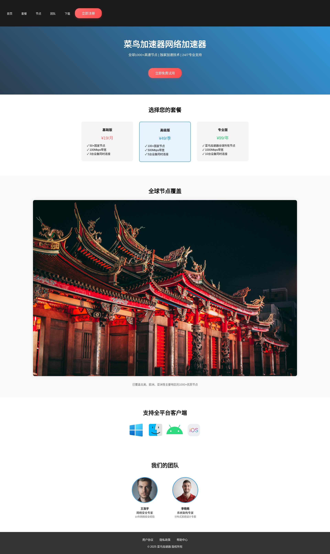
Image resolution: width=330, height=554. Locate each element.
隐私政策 (165, 539)
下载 (67, 13)
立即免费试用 (165, 73)
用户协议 (147, 539)
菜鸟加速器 (164, 546)
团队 (53, 13)
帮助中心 (182, 539)
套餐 (24, 13)
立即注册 (88, 13)
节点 (38, 13)
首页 (9, 13)
